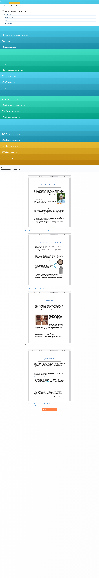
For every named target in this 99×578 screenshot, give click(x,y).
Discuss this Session (50, 409)
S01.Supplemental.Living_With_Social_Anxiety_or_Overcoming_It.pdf (39, 288)
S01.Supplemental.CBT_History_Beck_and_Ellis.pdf (36, 345)
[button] (31, 406)
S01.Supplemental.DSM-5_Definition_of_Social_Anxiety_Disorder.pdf (39, 403)
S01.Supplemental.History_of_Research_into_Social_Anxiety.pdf (38, 230)
